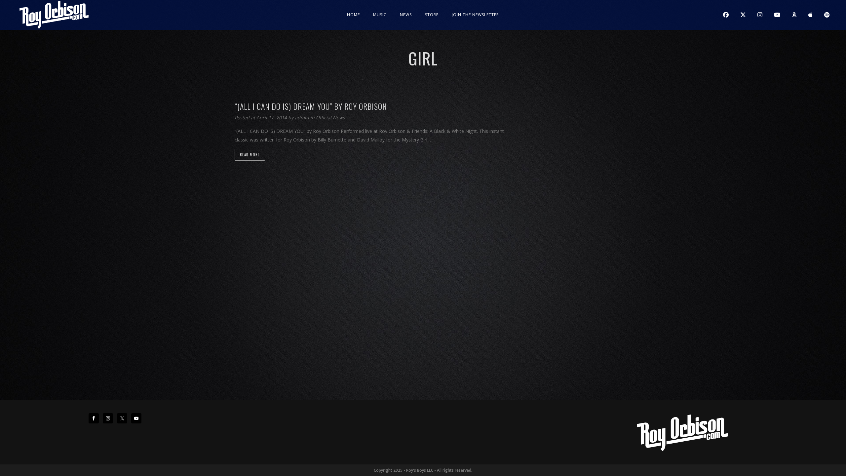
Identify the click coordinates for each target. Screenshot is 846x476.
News (406, 15)
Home (353, 15)
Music (380, 15)
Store (432, 15)
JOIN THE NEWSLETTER (475, 15)
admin (302, 117)
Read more (250, 154)
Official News (330, 117)
